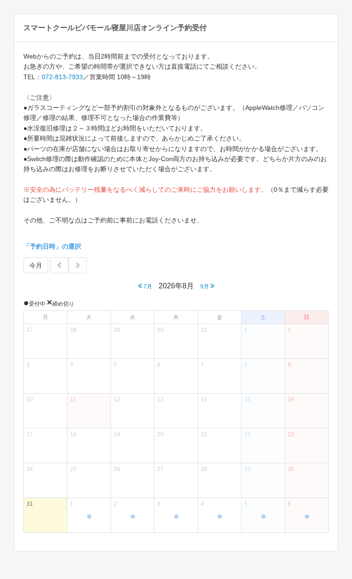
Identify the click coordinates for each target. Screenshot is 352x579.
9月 (205, 286)
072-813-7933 (62, 77)
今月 (35, 265)
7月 (147, 286)
